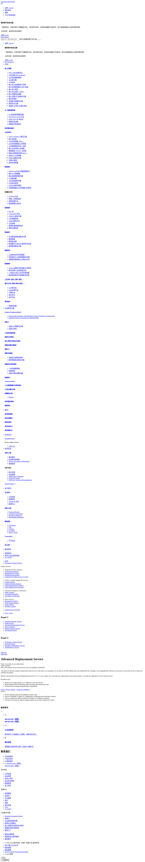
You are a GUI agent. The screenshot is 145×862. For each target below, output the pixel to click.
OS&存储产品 (13, 290)
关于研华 (8, 488)
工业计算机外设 (14, 221)
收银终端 (12, 371)
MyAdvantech (9, 62)
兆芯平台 (12, 297)
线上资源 (12, 472)
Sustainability (8, 536)
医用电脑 (12, 239)
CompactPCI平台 (14, 214)
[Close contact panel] (1, 711)
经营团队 (12, 499)
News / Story (9, 613)
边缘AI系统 (13, 328)
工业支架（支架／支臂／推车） (14, 279)
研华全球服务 (8, 418)
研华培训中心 (8, 426)
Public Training (9, 592)
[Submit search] (38, 39)
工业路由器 (13, 178)
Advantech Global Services (13, 563)
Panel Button (5, 37)
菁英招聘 (7, 521)
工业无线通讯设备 (15, 181)
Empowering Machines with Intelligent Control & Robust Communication (32, 316)
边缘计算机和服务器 (16, 373)
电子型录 (8, 805)
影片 (6, 800)
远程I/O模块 (13, 160)
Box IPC (11, 211)
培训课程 (12, 474)
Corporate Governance (16, 514)
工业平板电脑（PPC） (16, 141)
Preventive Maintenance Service (15, 645)
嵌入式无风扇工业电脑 (16, 148)
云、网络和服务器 (10, 110)
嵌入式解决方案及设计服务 (12, 341)
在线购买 (8, 553)
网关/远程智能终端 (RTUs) (18, 153)
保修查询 (12, 463)
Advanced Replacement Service (15, 625)
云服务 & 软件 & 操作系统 (18, 106)
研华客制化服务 (9, 128)
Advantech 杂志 (14, 501)
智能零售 (7, 263)
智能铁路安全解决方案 (16, 360)
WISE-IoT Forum (14, 478)
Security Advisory (10, 484)
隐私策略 (8, 850)
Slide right (4, 654)
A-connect (8, 809)
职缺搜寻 (8, 783)
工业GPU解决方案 (15, 216)
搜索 (6, 12)
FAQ (6, 807)
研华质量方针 (8, 430)
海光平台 (12, 295)
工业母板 (12, 223)
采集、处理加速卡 (15, 199)
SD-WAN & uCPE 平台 (16, 117)
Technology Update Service (13, 642)
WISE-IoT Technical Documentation (20, 480)
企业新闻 (8, 776)
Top (4, 857)
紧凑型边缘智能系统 (16, 225)
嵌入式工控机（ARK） (17, 91)
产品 (6, 64)
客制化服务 (8, 422)
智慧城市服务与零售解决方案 (19, 275)
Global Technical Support (13, 584)
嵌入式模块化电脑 (15, 94)
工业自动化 (8, 132)
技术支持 (8, 448)
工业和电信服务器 (10, 333)
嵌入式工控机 (13, 89)
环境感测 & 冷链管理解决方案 (19, 257)
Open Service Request (12, 603)
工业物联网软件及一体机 (17, 146)
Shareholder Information (16, 517)
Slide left (3, 652)
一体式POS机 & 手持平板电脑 (19, 273)
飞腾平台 (12, 292)
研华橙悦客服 (8, 414)
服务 (6, 410)
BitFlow (11, 397)
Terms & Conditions (23, 689)
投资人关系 (8, 508)
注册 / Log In (9, 43)
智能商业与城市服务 (10, 364)
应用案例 (8, 793)
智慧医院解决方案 (15, 246)
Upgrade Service (10, 644)
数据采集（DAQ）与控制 (17, 151)
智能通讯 (7, 167)
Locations (12, 531)
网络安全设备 (13, 121)
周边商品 (7, 301)
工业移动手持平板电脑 (16, 255)
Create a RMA (9, 604)
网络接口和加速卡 (15, 124)
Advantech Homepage (8, 1)
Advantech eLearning (11, 594)
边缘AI (7, 322)
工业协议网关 (13, 183)
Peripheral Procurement (12, 575)
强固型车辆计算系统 (10, 345)
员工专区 (7, 545)
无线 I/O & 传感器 (15, 155)
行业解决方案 (9, 308)
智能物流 (7, 250)
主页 (6, 561)
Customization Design (12, 571)
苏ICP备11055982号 (11, 845)
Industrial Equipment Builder (13, 312)
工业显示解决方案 (10, 389)
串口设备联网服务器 (16, 176)
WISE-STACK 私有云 (16, 119)
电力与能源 (13, 139)
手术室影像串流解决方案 (17, 236)
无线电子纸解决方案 (16, 101)
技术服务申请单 (14, 459)
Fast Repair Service (11, 630)
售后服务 (12, 457)
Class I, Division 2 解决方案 (18, 136)
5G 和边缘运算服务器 (16, 114)
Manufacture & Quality (12, 573)
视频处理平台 (13, 201)
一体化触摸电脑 (14, 368)
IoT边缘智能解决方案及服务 (13, 385)
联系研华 (8, 549)
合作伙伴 (8, 434)
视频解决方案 (8, 393)
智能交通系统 (13, 228)
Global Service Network (12, 610)
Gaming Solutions (10, 381)
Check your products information (19, 461)
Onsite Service (9, 623)
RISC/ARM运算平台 (16, 73)
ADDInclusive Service (12, 647)
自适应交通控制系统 (16, 357)
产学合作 (12, 540)
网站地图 (8, 847)
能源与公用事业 (9, 337)
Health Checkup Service (12, 628)
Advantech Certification (12, 596)
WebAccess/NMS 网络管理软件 (19, 171)
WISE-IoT (12, 446)
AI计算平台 (13, 288)
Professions (12, 525)
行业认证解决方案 (15, 158)
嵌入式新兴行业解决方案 (17, 96)
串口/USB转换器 (14, 173)
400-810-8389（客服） (12, 766)
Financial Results (14, 512)
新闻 (6, 803)
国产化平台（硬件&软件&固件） (14, 283)
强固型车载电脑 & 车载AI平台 (19, 259)
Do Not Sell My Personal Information (16, 852)
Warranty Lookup (10, 606)
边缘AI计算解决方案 (16, 326)
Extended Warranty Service (13, 621)
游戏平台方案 (13, 103)
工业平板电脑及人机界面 (17, 144)
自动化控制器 (13, 162)
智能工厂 (7, 349)
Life (10, 527)
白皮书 (7, 796)
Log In (11, 8)
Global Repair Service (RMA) (14, 585)
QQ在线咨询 (11, 15)
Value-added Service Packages (14, 587)
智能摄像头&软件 (15, 203)
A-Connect (8, 557)
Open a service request (8, 689)
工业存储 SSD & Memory (17, 75)
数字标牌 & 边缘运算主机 (17, 270)
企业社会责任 (9, 781)
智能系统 (7, 207)
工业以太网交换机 (15, 185)
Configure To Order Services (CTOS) (16, 577)
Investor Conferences (15, 515)
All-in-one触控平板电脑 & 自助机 (20, 268)
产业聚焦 (8, 798)
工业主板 (12, 82)
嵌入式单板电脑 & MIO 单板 (18, 87)
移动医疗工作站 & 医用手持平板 (20, 244)
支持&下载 (8, 453)
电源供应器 (13, 306)
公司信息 (12, 497)
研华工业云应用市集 (12, 555)
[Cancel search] (40, 39)
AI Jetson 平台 (13, 196)
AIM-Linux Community (16, 476)
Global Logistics (10, 582)
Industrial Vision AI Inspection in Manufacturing (24, 318)
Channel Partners (10, 438)
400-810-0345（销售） (14, 763)
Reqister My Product (11, 601)
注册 (6, 8)
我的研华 (8, 10)
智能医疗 (7, 232)
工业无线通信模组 (15, 77)
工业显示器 (13, 80)
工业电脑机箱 (13, 218)
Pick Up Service (10, 627)
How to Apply (13, 532)
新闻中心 (12, 504)
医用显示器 (13, 241)
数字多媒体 (13, 99)
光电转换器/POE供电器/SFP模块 (20, 188)
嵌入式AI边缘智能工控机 (17, 84)
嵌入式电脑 (8, 68)
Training (11, 529)
